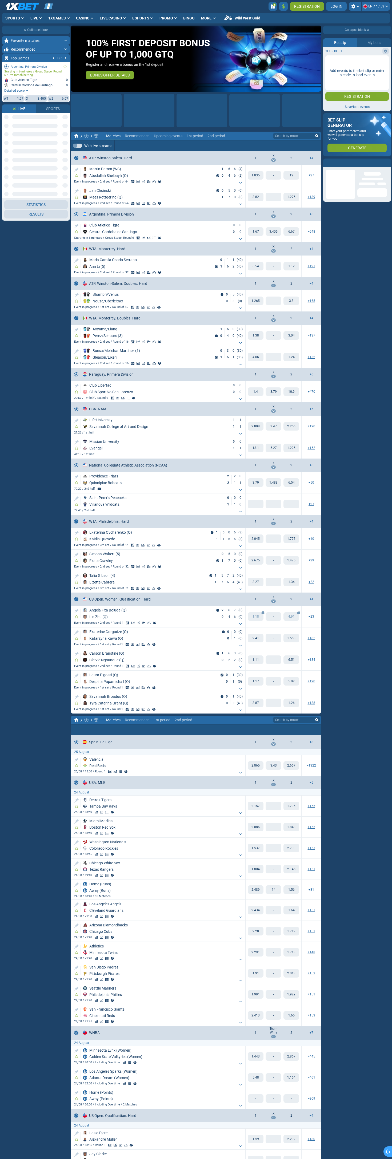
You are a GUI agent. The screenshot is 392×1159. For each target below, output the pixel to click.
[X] (273, 232)
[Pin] (76, 170)
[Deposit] (283, 6)
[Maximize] (65, 40)
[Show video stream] (99, 489)
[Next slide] (317, 59)
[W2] (291, 175)
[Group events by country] (65, 117)
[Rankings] (154, 182)
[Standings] (154, 238)
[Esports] (303, 146)
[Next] (65, 58)
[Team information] (159, 238)
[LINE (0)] (76, 720)
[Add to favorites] (65, 66)
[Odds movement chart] (143, 182)
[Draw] (149, 182)
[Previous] (53, 58)
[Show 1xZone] (133, 182)
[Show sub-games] (240, 183)
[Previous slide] (75, 59)
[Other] (287, 146)
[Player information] (159, 182)
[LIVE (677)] (76, 136)
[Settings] (355, 6)
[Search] (317, 136)
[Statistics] (138, 182)
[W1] (255, 175)
